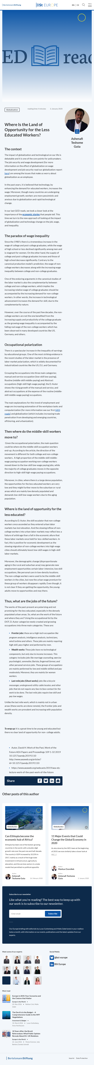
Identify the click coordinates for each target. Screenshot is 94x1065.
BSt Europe (52, 964)
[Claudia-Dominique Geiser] (27, 980)
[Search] (83, 4)
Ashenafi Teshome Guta (77, 142)
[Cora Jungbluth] (17, 980)
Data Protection (82, 1058)
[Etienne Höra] (27, 970)
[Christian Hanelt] (27, 959)
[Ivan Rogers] (6, 980)
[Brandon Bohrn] (6, 959)
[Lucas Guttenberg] (17, 970)
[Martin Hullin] (38, 959)
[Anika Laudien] (17, 959)
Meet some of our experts (12, 952)
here (7, 173)
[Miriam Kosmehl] (38, 980)
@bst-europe (52, 957)
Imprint (71, 1058)
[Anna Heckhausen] (38, 970)
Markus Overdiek (66, 869)
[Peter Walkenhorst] (6, 970)
